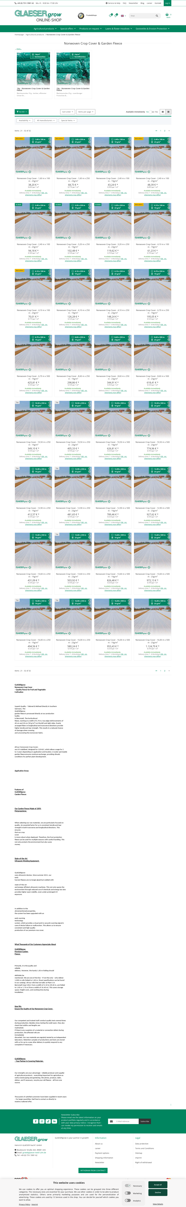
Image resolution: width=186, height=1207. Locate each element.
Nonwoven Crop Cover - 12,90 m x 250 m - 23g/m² (73, 509)
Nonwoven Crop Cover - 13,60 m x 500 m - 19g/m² (113, 575)
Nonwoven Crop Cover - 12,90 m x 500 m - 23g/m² (153, 509)
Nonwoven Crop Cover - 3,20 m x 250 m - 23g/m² (112, 245)
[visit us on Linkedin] (54, 1121)
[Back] (156, 131)
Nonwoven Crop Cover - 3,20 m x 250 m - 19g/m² (73, 245)
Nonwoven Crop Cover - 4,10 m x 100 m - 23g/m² (33, 311)
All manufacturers (44, 120)
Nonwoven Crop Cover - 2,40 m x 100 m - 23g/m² (152, 179)
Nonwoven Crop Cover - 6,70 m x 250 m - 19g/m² (152, 311)
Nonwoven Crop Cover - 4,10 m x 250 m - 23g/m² (112, 311)
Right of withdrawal (143, 1162)
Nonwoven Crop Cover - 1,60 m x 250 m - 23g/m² (73, 179)
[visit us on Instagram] (42, 1121)
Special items (67, 120)
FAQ (124, 3)
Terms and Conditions (144, 1148)
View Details (158, 1204)
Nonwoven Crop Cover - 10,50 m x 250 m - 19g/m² (33, 443)
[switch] (128, 1185)
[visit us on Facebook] (35, 1121)
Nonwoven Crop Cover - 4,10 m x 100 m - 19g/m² (152, 245)
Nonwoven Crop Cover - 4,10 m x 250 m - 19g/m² (73, 311)
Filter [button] (22, 112)
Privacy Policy (24, 1204)
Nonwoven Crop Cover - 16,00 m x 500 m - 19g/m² (113, 641)
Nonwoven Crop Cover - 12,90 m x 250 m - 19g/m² (33, 509)
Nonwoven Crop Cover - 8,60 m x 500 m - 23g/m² (152, 377)
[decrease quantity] (17, 200)
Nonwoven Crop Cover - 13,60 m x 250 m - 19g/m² (33, 575)
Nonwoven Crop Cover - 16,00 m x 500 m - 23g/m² (153, 641)
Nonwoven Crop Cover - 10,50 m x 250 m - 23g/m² (73, 443)
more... (19, 49)
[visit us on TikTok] (48, 1121)
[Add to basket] (41, 200)
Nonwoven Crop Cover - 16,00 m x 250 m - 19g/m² (33, 641)
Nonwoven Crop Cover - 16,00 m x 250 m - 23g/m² (73, 641)
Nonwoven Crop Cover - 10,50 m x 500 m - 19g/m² (113, 443)
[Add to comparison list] (49, 139)
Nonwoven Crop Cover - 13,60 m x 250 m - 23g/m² (73, 575)
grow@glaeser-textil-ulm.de (34, 1152)
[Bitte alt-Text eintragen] (81, 16)
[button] (113, 3)
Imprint (35, 1204)
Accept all (158, 1185)
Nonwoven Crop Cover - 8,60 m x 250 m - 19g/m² (73, 377)
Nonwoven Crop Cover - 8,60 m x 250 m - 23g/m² (112, 377)
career (149, 3)
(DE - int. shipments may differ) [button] (36, 194)
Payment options (102, 1153)
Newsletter (133, 3)
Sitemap (138, 1153)
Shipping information (104, 1158)
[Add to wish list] (49, 141)
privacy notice (80, 1123)
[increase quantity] (27, 200)
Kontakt (158, 3)
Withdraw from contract (93, 1170)
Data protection (141, 1143)
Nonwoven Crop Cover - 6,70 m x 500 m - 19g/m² (33, 377)
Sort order (66, 112)
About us (99, 1143)
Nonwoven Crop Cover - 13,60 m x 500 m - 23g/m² (153, 575)
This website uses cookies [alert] (69, 1182)
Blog (142, 3)
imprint (138, 1158)
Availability (23, 120)
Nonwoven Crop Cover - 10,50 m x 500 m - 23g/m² (153, 443)
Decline (158, 1192)
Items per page (84, 112)
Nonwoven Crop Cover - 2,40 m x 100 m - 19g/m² (112, 179)
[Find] (158, 15)
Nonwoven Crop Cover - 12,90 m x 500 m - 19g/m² (113, 509)
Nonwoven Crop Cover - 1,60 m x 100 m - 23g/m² (33, 179)
